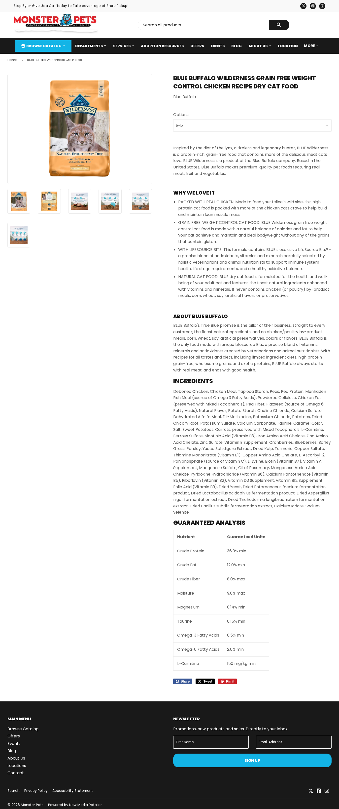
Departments (89, 45)
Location (288, 45)
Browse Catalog (44, 45)
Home (12, 59)
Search (13, 790)
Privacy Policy (36, 790)
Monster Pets (32, 804)
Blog (236, 45)
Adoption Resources (162, 45)
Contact (15, 773)
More (309, 45)
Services (122, 45)
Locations (16, 766)
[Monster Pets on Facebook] (319, 791)
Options (181, 115)
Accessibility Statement (72, 790)
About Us (258, 45)
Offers (197, 45)
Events (218, 45)
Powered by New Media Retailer (75, 804)
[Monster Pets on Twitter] (310, 791)
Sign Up (252, 760)
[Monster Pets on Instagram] (327, 791)
